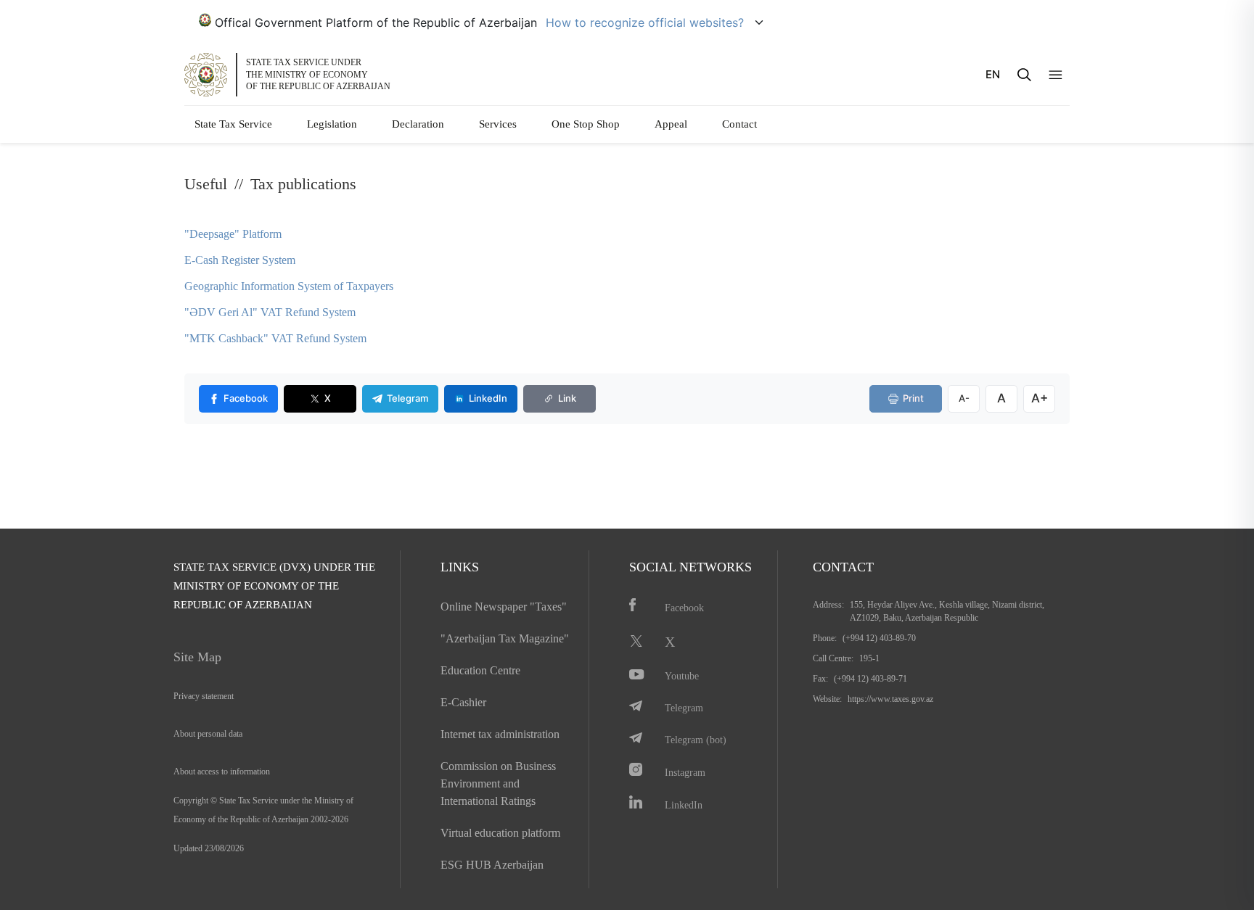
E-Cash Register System (239, 260)
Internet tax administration (500, 734)
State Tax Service (233, 124)
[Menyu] (1055, 75)
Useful (205, 184)
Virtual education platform (500, 833)
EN (992, 74)
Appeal (671, 124)
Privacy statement (203, 696)
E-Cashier (463, 702)
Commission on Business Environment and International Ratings (498, 783)
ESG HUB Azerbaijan (492, 865)
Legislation (332, 124)
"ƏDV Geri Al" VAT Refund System (270, 312)
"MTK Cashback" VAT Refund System (275, 338)
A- (964, 398)
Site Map (197, 657)
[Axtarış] (1024, 74)
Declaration (418, 124)
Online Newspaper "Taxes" (503, 606)
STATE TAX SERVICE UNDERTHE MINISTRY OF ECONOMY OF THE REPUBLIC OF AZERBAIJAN (318, 74)
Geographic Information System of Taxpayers (288, 286)
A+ (1039, 398)
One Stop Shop (586, 124)
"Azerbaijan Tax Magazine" (504, 638)
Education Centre (480, 670)
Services (498, 124)
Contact (739, 124)
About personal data (207, 734)
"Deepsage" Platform (233, 234)
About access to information (221, 771)
